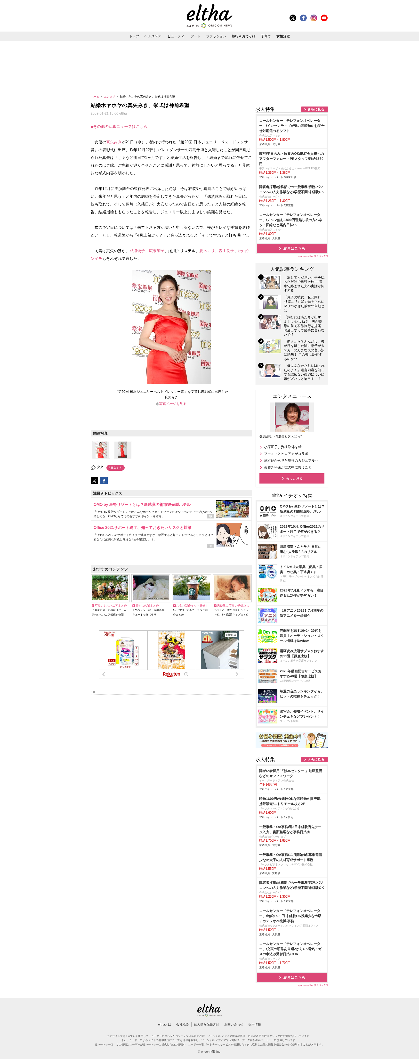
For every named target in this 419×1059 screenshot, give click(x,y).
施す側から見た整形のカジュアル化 (291, 460)
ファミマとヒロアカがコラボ (286, 454)
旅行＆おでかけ (244, 36)
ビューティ (176, 36)
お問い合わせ (233, 1024)
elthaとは (164, 1024)
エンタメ (110, 96)
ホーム (95, 96)
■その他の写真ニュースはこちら (119, 126)
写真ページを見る (172, 404)
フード (196, 36)
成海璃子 (137, 251)
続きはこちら (294, 248)
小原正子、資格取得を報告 (284, 447)
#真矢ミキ (115, 467)
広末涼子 (156, 251)
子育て (266, 36)
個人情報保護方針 (206, 1024)
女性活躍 (283, 36)
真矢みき (114, 142)
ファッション (216, 36)
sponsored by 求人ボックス (313, 256)
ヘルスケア (153, 36)
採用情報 (254, 1024)
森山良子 (226, 251)
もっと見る (294, 478)
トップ (134, 36)
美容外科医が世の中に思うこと (288, 467)
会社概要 (182, 1024)
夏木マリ (207, 251)
